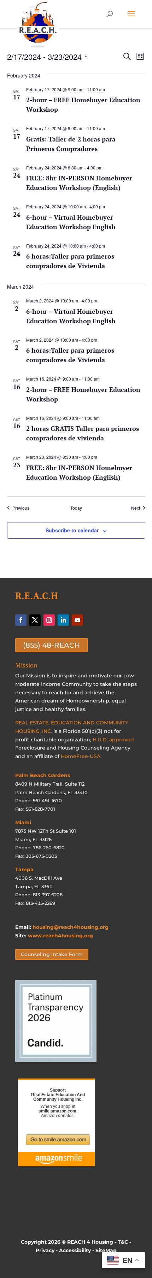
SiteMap (106, 1250)
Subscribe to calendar (72, 530)
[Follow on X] (35, 620)
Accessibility (75, 1250)
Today (76, 508)
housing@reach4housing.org (71, 927)
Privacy (45, 1250)
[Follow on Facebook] (21, 620)
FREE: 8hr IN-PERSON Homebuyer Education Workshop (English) (79, 183)
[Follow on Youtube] (77, 620)
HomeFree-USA (80, 756)
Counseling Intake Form (52, 955)
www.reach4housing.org (60, 935)
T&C (123, 1242)
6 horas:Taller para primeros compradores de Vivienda (70, 261)
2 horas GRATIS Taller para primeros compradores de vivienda (82, 433)
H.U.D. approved (113, 739)
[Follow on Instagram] (49, 620)
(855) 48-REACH (51, 645)
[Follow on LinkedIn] (63, 620)
